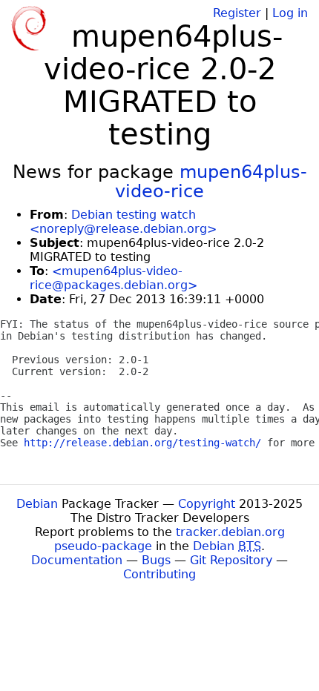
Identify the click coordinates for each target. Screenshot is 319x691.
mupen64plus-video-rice (211, 182)
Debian (37, 504)
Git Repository (231, 560)
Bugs (156, 560)
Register (237, 13)
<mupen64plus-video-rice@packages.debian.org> (113, 278)
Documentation (76, 560)
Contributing (159, 574)
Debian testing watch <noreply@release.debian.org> (123, 222)
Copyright (206, 504)
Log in (290, 13)
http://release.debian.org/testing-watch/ (142, 443)
